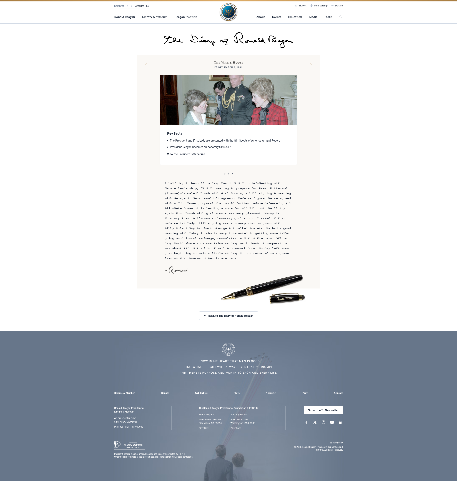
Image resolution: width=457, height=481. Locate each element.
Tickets (303, 5)
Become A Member (124, 393)
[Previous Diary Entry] (147, 65)
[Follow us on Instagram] (323, 422)
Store (328, 17)
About (260, 17)
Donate (339, 5)
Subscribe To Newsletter (323, 410)
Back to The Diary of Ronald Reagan (230, 315)
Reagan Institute (186, 17)
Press (305, 393)
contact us (187, 456)
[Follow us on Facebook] (306, 422)
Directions (137, 426)
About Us (271, 393)
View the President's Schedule (186, 154)
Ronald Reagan (124, 17)
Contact (338, 393)
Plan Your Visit (121, 426)
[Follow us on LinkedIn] (340, 422)
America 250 (142, 5)
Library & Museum (154, 17)
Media (313, 17)
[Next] (132, 6)
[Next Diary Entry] (310, 65)
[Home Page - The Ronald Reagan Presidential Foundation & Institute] (228, 12)
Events (276, 17)
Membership (321, 5)
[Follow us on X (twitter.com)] (315, 422)
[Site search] (341, 17)
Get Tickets (201, 393)
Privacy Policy (336, 442)
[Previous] (127, 6)
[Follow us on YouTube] (332, 422)
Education (295, 17)
